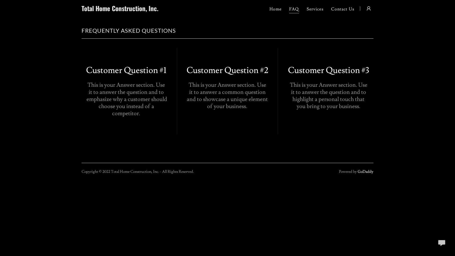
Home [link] (275, 9)
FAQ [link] (294, 9)
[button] (368, 8)
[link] (133, 10)
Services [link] (315, 9)
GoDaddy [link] (365, 171)
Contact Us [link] (342, 9)
